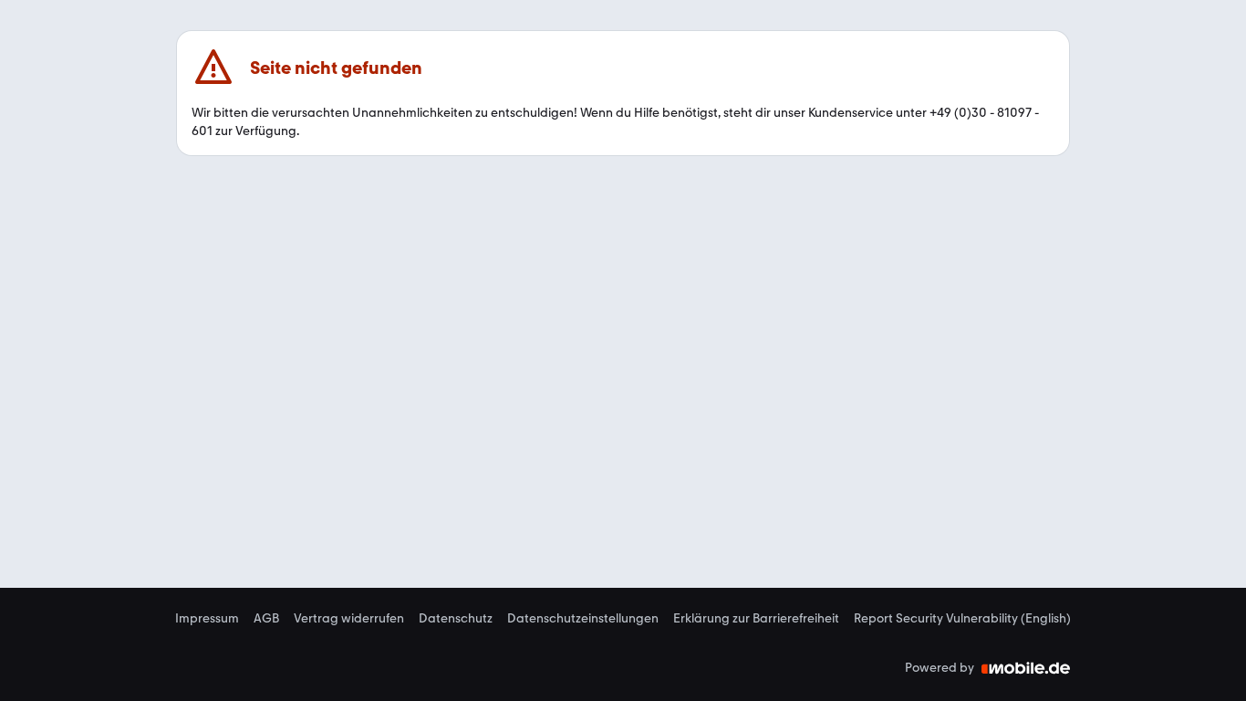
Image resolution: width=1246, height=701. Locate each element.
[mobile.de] (1026, 668)
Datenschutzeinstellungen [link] (583, 619)
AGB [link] (266, 619)
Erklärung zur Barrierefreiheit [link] (756, 619)
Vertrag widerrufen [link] (349, 619)
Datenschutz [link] (456, 619)
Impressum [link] (207, 619)
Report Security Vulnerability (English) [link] (962, 619)
